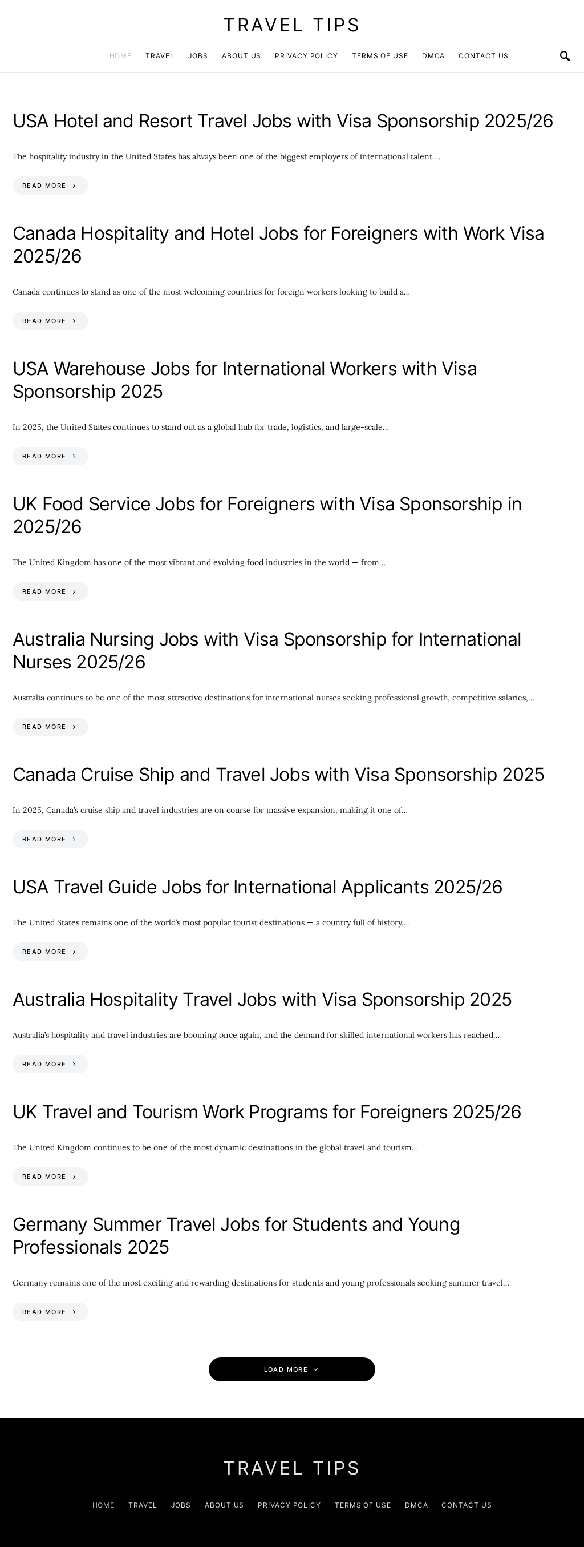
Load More (286, 1369)
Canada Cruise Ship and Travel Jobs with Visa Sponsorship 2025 (278, 774)
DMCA (433, 55)
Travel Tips (292, 25)
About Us (241, 55)
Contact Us (484, 55)
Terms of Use (380, 55)
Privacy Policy (306, 55)
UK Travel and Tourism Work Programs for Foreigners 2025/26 (267, 1112)
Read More (44, 186)
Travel (159, 55)
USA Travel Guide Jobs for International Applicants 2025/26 (258, 887)
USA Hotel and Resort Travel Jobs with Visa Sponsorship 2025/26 (283, 121)
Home (121, 55)
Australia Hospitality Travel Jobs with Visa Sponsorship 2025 (262, 999)
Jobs (198, 55)
